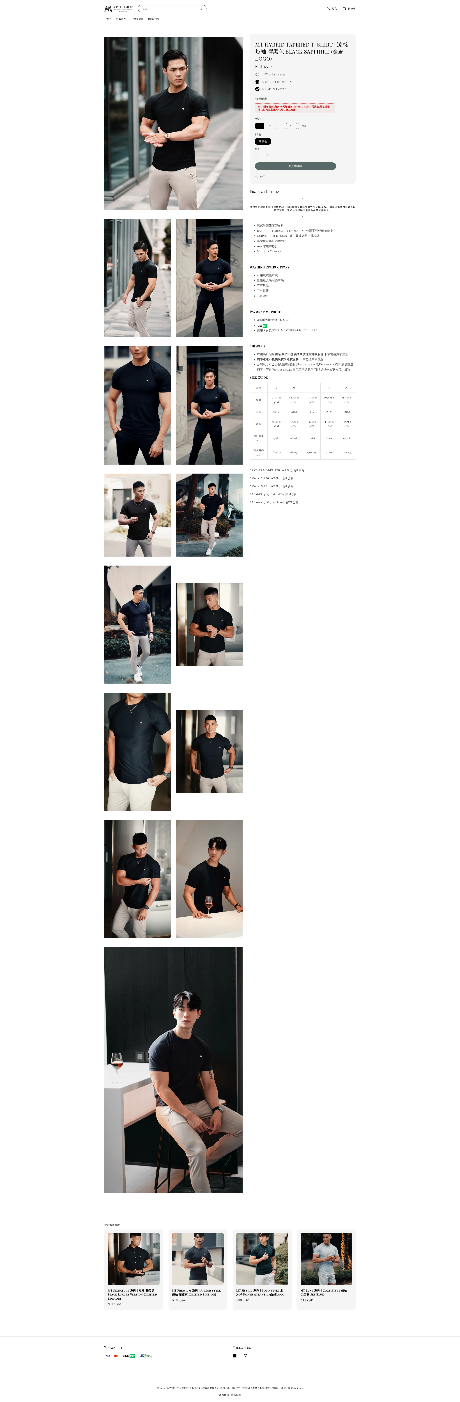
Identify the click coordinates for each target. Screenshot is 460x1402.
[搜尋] (200, 8)
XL (291, 126)
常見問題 (139, 19)
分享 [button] (262, 176)
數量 (257, 148)
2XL (304, 126)
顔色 (258, 134)
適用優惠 (261, 99)
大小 (258, 119)
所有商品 (121, 19)
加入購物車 (295, 166)
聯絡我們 (153, 19)
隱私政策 (236, 1394)
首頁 (109, 19)
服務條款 (224, 1394)
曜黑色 (263, 141)
